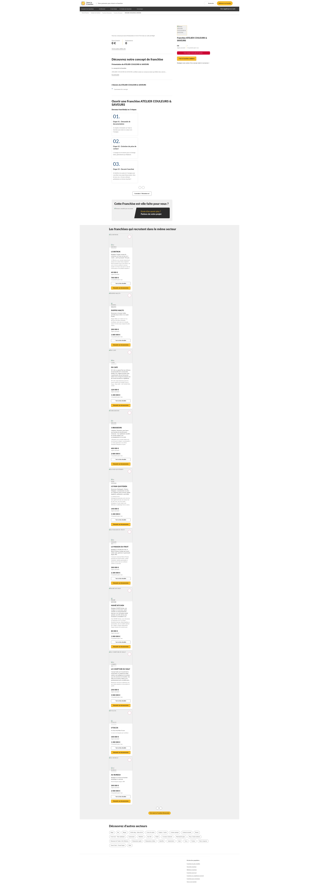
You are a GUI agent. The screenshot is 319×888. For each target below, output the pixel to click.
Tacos (186, 841)
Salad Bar (161, 841)
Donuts (196, 832)
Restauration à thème (150, 841)
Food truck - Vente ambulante (118, 836)
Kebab (157, 836)
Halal (130, 845)
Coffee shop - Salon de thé (136, 832)
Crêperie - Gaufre (162, 832)
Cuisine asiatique (175, 832)
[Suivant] (143, 187)
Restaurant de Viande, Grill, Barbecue (119, 841)
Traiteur (193, 841)
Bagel (112, 832)
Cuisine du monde (187, 832)
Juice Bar (149, 836)
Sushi (179, 841)
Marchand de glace (180, 836)
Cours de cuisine (150, 832)
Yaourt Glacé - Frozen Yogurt (118, 845)
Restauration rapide (136, 841)
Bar (118, 832)
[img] (95, 9)
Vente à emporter (203, 841)
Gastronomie (132, 836)
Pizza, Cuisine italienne (194, 836)
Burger (124, 832)
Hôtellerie (141, 836)
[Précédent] (140, 187)
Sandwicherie (171, 841)
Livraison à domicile (167, 836)
